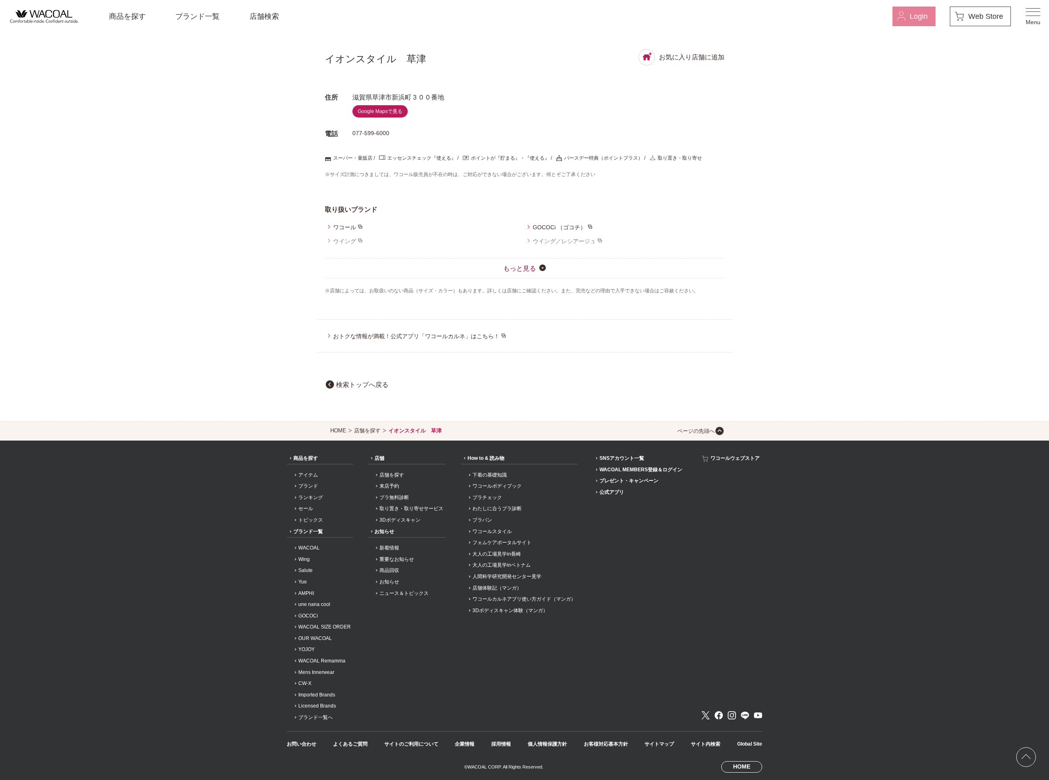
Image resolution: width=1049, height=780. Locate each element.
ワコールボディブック (497, 486)
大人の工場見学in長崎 (496, 554)
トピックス (310, 520)
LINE (745, 715)
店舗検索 (264, 16)
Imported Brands (316, 695)
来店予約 (389, 486)
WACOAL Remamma (321, 661)
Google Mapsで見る (380, 111)
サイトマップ (659, 744)
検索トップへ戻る (362, 384)
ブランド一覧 (197, 16)
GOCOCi (308, 616)
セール (305, 508)
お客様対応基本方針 (606, 744)
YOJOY (306, 649)
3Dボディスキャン (399, 520)
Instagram (732, 715)
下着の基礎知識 (489, 475)
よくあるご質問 (350, 744)
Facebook (719, 715)
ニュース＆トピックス (404, 593)
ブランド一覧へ (315, 717)
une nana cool (314, 604)
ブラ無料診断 (394, 497)
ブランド (308, 486)
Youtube (758, 715)
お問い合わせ (301, 744)
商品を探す (127, 16)
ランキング (310, 497)
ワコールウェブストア (735, 458)
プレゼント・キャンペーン (628, 481)
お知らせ (384, 531)
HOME (338, 430)
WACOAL (309, 548)
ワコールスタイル (492, 531)
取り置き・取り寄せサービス (411, 508)
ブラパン (482, 520)
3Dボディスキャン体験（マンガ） (510, 610)
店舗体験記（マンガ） (497, 588)
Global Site (749, 744)
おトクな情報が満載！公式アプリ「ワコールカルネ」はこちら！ (416, 336)
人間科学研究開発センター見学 (506, 576)
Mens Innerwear (316, 672)
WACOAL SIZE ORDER (324, 627)
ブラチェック (487, 497)
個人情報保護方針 (547, 744)
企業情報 (465, 744)
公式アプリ (611, 492)
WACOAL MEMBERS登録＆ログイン (640, 470)
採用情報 (501, 744)
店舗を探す (367, 430)
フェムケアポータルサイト (501, 542)
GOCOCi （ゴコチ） (559, 227)
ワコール (344, 227)
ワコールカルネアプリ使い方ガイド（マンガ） (524, 599)
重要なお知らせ (396, 559)
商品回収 (389, 570)
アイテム (308, 475)
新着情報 (389, 548)
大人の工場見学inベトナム (501, 565)
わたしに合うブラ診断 (497, 508)
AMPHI (306, 593)
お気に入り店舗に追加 (691, 57)
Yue (302, 582)
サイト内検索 (705, 744)
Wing (304, 559)
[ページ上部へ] (1026, 757)
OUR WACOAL (315, 638)
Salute (305, 570)
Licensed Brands (317, 706)
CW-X (304, 683)
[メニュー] (1033, 16)
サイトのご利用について (411, 744)
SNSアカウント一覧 (621, 458)
